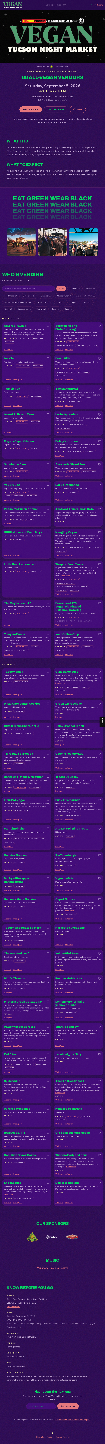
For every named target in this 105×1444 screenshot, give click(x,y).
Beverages (29, 296)
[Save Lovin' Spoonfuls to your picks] (99, 414)
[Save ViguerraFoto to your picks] (99, 878)
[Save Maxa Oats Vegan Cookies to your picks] (48, 703)
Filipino (75, 302)
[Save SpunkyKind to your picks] (48, 1081)
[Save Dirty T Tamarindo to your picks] (99, 800)
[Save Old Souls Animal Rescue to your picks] (99, 1133)
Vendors (49, 5)
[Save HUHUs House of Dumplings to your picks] (48, 532)
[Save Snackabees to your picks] (48, 1183)
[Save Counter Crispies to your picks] (48, 855)
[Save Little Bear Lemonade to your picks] (48, 564)
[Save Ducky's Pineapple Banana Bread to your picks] (48, 878)
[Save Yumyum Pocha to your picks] (48, 634)
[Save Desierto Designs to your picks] (99, 1183)
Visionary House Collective (52, 1268)
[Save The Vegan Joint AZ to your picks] (48, 603)
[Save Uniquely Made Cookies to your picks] (48, 899)
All (61, 288)
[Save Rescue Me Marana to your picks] (99, 978)
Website (59, 349)
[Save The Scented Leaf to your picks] (48, 953)
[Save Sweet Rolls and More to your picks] (48, 414)
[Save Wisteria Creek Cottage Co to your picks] (48, 1001)
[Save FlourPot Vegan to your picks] (48, 800)
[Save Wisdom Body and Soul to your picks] (99, 1155)
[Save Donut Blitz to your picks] (99, 358)
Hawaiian (41, 309)
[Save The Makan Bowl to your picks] (99, 388)
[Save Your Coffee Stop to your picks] (99, 634)
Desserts (46, 296)
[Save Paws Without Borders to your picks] (48, 1027)
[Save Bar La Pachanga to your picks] (99, 485)
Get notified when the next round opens (73, 1419)
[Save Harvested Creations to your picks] (99, 928)
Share (100, 4)
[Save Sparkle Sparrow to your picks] (99, 1027)
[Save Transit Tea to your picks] (48, 388)
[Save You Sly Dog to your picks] (48, 485)
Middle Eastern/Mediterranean (18, 302)
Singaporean (24, 309)
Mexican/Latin (64, 296)
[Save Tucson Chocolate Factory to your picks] (48, 928)
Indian (87, 302)
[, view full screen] (21, 242)
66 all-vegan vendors (52, 77)
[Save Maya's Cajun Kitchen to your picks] (48, 441)
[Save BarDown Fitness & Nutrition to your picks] (48, 777)
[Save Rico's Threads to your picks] (48, 978)
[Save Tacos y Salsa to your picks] (48, 671)
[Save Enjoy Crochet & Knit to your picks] (99, 726)
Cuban (68, 309)
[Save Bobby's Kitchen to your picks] (99, 441)
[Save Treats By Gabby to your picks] (99, 777)
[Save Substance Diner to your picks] (48, 464)
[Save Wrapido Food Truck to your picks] (99, 564)
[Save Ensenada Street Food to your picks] (99, 464)
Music (58, 5)
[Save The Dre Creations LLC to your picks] (99, 1081)
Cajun (55, 309)
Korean (8, 309)
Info (65, 5)
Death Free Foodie (44, 1437)
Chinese (61, 302)
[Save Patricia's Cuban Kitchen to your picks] (48, 509)
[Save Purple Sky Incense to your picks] (48, 1109)
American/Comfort (85, 296)
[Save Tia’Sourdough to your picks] (99, 855)
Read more (65, 575)
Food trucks (11, 296)
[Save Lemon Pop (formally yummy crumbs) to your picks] (99, 1001)
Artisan (90, 288)
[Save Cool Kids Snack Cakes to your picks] (48, 1155)
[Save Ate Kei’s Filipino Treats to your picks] (99, 828)
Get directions (30, 109)
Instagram (8, 349)
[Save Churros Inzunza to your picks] (48, 325)
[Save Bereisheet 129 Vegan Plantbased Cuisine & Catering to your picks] (99, 603)
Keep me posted (68, 1406)
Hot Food (75, 288)
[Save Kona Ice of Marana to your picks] (99, 1109)
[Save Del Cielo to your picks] (48, 358)
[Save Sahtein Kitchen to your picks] (48, 828)
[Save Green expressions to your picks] (99, 703)
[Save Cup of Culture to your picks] (99, 899)
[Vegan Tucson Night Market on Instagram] (91, 5)
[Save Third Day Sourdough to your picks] (48, 753)
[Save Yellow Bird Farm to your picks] (99, 953)
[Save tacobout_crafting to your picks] (99, 1054)
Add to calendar (56, 109)
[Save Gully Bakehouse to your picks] (99, 671)
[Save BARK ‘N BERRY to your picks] (48, 1133)
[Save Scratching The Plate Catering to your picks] (99, 325)
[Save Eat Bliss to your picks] (48, 1054)
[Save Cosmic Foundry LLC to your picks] (99, 753)
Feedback (102, 722)
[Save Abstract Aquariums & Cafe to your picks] (99, 509)
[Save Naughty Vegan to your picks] (99, 532)
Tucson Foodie (62, 1437)
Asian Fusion (44, 302)
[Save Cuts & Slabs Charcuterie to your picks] (48, 726)
